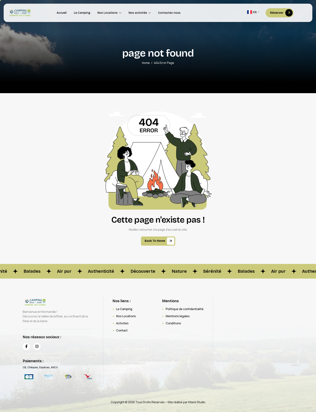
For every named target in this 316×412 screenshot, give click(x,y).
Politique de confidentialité (185, 309)
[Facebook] (26, 346)
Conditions (173, 323)
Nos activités (138, 12)
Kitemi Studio (196, 402)
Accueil (62, 12)
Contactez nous (169, 12)
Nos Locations (107, 12)
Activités (122, 323)
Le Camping (82, 12)
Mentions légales (178, 316)
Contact (122, 330)
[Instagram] (37, 346)
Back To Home (155, 241)
